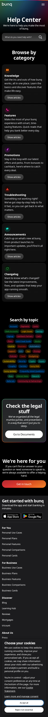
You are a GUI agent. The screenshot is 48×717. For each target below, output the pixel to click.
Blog (4, 602)
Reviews (6, 614)
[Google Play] (32, 516)
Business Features (11, 579)
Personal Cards (9, 555)
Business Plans (9, 573)
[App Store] (11, 516)
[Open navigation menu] (43, 4)
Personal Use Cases (12, 532)
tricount (6, 625)
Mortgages (7, 619)
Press (5, 637)
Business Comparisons (13, 584)
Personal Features (11, 544)
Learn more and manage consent (21, 696)
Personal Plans (9, 538)
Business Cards (10, 590)
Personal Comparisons (13, 549)
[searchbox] (19, 37)
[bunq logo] (7, 4)
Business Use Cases (12, 567)
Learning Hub (9, 608)
